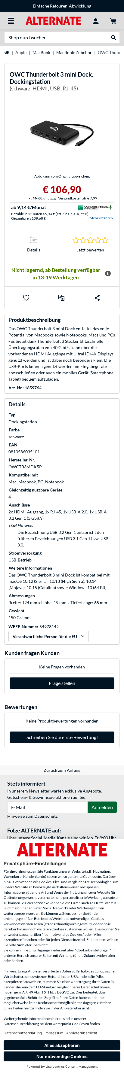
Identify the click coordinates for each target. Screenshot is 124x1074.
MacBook (41, 52)
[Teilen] (97, 297)
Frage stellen (62, 683)
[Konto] (95, 21)
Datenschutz (46, 816)
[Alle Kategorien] (11, 20)
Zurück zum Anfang (62, 770)
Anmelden (102, 807)
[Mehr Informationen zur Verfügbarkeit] (107, 273)
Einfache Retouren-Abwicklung (62, 5)
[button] (61, 297)
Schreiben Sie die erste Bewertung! (62, 737)
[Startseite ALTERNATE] (53, 20)
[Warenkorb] (113, 21)
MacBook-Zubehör (74, 52)
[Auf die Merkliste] (26, 297)
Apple (20, 52)
